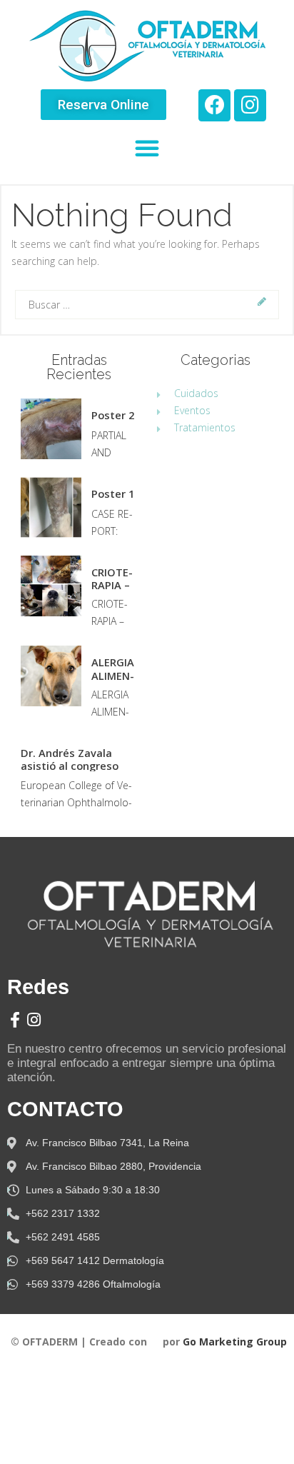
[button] (103, 104)
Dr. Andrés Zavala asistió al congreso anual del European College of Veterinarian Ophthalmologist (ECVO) (76, 758)
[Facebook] (214, 105)
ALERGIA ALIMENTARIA (112, 668)
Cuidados (196, 393)
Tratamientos (204, 427)
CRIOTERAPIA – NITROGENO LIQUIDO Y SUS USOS (114, 578)
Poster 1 (112, 493)
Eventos (192, 410)
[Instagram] (250, 105)
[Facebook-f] (15, 1020)
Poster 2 (112, 414)
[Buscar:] (147, 304)
